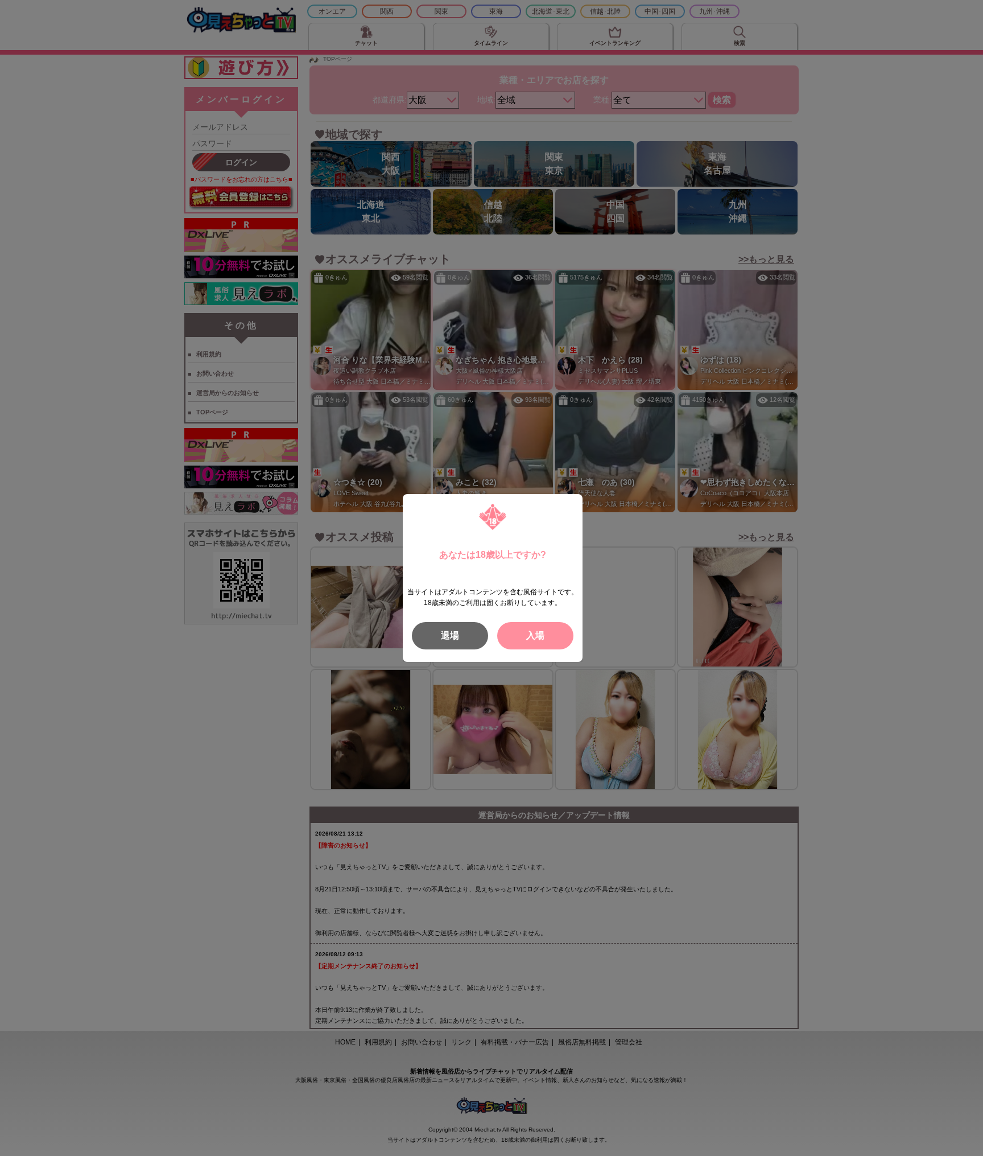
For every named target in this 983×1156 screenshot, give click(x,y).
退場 (450, 635)
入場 (535, 635)
